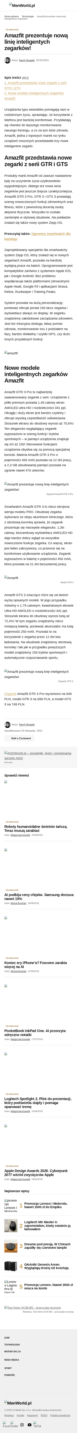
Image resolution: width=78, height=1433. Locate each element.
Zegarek (10, 694)
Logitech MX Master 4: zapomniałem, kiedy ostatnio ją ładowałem (47, 1225)
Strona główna (11, 16)
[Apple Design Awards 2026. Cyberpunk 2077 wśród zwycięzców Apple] (39, 1143)
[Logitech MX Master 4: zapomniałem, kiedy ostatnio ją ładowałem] (10, 1225)
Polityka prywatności (60, 1415)
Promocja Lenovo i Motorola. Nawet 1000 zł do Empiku (45, 1205)
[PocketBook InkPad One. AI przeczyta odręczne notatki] (39, 1003)
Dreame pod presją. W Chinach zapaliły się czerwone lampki (47, 1246)
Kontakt (20, 1415)
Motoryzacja (12, 1351)
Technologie (28, 16)
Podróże (9, 1375)
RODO (44, 1415)
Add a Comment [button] (21, 738)
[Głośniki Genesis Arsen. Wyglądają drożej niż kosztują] (10, 1266)
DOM (6, 1338)
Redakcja (9, 1415)
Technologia (12, 1344)
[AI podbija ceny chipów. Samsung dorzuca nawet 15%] (39, 867)
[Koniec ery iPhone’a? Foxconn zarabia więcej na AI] (39, 935)
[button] (6, 5)
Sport (8, 1368)
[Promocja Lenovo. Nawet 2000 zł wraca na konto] (10, 1286)
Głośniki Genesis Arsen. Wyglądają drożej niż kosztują (46, 1266)
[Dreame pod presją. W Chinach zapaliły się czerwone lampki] (10, 1246)
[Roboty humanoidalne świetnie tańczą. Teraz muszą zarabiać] (39, 799)
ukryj (25, 77)
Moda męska (11, 1360)
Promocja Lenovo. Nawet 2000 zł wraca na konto (48, 1286)
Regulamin (32, 1415)
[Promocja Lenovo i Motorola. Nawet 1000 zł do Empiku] (10, 1205)
